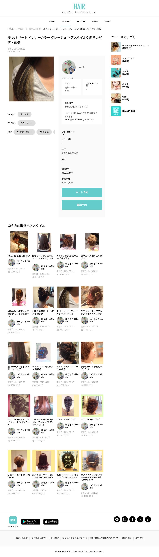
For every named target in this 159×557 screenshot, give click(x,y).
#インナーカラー (24, 132)
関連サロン (127, 538)
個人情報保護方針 (39, 538)
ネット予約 (82, 192)
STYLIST (81, 21)
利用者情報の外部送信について (104, 538)
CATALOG (65, 21)
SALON (94, 21)
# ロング (24, 114)
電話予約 (82, 204)
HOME (52, 21)
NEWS (107, 21)
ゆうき (82, 67)
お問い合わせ (22, 538)
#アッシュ (44, 132)
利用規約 (55, 538)
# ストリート (26, 123)
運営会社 (139, 538)
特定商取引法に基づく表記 (74, 538)
